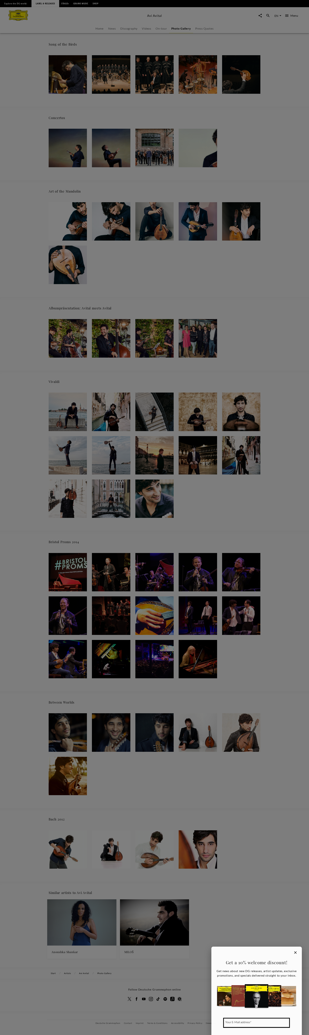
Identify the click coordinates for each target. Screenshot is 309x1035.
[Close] (295, 952)
